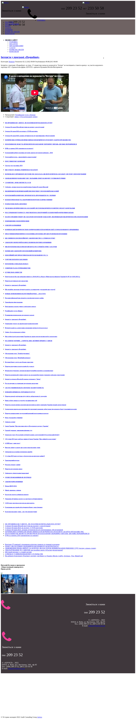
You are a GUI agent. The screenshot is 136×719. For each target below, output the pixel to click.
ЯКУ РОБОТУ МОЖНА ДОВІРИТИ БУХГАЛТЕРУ (21, 170)
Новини (12, 62)
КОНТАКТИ (10, 34)
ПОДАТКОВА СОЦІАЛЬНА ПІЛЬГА (16, 264)
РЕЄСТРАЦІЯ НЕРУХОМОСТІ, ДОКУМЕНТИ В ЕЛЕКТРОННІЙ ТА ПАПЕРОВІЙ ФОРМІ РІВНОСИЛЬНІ (39, 212)
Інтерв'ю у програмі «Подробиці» (20, 57)
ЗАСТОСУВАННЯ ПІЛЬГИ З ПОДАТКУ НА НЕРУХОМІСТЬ (24, 388)
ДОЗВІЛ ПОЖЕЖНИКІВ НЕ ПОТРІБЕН (18, 477)
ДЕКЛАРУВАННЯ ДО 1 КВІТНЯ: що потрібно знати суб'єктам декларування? (34, 550)
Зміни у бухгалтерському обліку (26, 117)
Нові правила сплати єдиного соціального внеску (20, 306)
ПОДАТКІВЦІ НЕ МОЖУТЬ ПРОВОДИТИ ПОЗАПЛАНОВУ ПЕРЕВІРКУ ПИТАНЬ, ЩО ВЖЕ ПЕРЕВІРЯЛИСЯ (41, 144)
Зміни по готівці (10, 422)
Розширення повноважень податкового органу (19, 315)
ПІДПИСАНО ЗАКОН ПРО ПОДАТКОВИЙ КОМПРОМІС (23, 251)
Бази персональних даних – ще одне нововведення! (21, 511)
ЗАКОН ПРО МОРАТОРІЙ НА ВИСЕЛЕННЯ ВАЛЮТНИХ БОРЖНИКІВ (28, 242)
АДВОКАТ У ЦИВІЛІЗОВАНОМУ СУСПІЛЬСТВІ (24, 554)
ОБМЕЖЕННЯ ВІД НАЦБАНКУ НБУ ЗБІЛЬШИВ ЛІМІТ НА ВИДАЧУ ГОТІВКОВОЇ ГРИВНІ (35, 178)
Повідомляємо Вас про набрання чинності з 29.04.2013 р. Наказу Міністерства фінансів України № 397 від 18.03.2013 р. (42, 276)
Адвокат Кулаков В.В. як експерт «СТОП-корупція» (21, 131)
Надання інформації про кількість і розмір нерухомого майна (24, 298)
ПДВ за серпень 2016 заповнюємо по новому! (19, 148)
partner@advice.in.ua (96, 626)
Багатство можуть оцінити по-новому (17, 494)
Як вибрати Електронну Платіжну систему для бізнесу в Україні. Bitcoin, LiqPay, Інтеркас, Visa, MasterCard (44, 556)
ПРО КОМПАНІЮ (12, 24)
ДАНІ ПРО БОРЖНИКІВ (13, 225)
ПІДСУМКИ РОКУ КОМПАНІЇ (15, 161)
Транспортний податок (12, 460)
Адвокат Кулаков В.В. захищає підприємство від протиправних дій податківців (30, 135)
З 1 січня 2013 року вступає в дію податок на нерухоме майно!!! (25, 456)
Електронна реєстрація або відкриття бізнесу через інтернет (23, 507)
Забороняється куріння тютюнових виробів (18, 452)
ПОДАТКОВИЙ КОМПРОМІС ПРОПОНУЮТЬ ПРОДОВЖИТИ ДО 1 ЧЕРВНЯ (30, 195)
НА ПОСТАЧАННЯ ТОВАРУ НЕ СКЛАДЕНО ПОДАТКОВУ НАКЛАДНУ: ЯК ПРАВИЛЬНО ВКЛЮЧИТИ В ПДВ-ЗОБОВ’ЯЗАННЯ (46, 217)
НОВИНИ (9, 30)
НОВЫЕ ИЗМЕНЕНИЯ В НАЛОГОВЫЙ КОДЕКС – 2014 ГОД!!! (25, 294)
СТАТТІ (8, 28)
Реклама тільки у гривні (12, 464)
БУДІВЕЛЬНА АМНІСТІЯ (13, 272)
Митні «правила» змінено (13, 490)
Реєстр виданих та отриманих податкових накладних (21, 383)
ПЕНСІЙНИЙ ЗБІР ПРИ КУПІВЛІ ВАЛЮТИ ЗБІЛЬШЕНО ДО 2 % (26, 255)
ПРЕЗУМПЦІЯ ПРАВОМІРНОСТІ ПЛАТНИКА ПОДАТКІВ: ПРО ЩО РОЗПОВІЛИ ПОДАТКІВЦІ (36, 234)
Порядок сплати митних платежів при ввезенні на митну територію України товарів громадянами (35, 405)
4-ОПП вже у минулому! (12, 443)
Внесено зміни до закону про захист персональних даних (22, 447)
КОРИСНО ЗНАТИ (12, 32)
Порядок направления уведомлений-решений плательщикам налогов (26, 413)
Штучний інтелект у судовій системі (18, 552)
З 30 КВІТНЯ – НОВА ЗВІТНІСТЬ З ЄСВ (18, 182)
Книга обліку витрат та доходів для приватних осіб (21, 400)
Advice (39, 717)
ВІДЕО (7, 26)
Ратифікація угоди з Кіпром (25, 115)
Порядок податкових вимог (13, 469)
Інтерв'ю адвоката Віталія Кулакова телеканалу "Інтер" (23, 379)
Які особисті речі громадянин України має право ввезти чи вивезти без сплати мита (31, 336)
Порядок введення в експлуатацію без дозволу (19, 366)
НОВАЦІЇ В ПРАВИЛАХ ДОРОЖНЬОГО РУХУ (20, 392)
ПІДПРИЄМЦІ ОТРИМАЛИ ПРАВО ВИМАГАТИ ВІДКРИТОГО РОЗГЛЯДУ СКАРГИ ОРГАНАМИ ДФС (38, 140)
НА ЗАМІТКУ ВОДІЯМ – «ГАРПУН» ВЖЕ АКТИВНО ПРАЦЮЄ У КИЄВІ (28, 341)
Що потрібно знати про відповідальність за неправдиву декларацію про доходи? (30, 289)
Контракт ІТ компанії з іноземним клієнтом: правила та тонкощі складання (32, 544)
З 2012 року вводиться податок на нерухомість (19, 503)
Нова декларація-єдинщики (13, 417)
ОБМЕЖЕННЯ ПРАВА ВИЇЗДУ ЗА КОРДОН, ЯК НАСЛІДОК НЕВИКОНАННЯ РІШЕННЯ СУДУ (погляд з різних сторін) (50, 548)
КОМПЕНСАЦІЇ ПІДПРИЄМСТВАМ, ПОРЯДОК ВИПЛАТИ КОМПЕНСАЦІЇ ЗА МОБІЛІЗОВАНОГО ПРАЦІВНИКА (42, 229)
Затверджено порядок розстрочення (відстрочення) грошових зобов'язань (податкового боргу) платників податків (41, 409)
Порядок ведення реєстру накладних (16, 281)
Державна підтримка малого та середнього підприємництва (23, 499)
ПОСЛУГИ (9, 22)
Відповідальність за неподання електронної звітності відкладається (26, 328)
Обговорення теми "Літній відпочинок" (17, 353)
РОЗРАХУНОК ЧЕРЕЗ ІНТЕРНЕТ (16, 204)
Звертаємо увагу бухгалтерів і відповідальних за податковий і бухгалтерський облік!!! (32, 435)
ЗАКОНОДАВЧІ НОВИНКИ (14, 481)
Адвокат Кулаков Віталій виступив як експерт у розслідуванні (24, 127)
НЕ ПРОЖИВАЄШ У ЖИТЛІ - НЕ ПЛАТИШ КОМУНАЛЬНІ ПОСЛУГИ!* (28, 123)
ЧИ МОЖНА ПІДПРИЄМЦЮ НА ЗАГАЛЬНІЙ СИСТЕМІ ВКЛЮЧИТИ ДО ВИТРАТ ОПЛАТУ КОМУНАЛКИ (40, 208)
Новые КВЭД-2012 (11, 486)
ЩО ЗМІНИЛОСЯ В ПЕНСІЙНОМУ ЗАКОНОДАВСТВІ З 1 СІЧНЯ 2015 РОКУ (30, 238)
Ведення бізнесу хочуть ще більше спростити (19, 362)
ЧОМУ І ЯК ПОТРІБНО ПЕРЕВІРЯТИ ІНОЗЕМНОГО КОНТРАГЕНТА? (32, 546)
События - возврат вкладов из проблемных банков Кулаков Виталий (26, 187)
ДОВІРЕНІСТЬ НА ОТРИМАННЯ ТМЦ (17, 268)
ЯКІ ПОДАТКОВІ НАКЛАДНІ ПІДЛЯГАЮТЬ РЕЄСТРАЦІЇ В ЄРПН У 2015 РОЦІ (31, 247)
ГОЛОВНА (41, 20)
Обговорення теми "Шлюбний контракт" (18, 358)
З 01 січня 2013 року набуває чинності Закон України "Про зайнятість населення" (30, 439)
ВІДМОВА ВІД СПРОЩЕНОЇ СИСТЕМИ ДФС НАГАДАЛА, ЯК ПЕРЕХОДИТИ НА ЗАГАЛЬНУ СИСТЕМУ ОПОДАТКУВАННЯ (45, 174)
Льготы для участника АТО (14, 165)
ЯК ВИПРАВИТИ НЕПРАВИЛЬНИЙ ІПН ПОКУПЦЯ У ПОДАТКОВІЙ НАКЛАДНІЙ (32, 191)
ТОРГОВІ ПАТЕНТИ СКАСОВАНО (16, 259)
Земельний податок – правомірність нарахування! (20, 157)
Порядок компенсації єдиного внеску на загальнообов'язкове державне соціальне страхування (35, 375)
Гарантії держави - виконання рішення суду (18, 430)
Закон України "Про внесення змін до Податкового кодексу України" (27, 426)
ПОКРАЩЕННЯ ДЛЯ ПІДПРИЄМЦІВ (17, 221)
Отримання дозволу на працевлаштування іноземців (21, 323)
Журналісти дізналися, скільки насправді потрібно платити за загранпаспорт (29, 370)
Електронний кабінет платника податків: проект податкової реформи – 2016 (29, 152)
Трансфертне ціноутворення (14, 302)
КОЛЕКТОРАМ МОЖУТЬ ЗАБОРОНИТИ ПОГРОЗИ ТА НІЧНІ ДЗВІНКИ (28, 199)
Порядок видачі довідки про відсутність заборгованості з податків (26, 396)
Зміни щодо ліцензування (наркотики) (17, 473)
